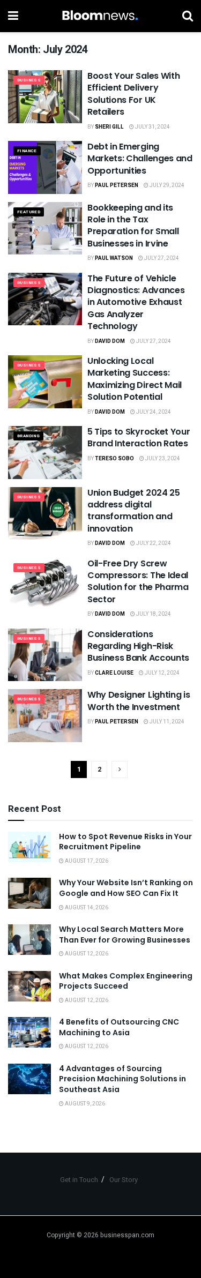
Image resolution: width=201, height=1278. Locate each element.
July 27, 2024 (161, 258)
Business (29, 80)
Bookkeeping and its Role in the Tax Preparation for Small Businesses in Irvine (132, 225)
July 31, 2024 (152, 127)
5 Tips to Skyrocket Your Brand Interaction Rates (138, 437)
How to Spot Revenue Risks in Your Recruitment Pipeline (125, 842)
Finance (27, 151)
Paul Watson (114, 258)
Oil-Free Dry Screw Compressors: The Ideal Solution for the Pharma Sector (138, 581)
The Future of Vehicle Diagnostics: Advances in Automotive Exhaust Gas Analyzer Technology (135, 302)
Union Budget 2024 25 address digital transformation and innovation (133, 511)
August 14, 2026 (86, 907)
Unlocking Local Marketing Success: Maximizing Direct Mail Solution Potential (134, 379)
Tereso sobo (114, 458)
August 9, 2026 (84, 1104)
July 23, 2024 (162, 458)
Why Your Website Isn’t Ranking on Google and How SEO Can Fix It (126, 888)
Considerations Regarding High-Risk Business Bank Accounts (138, 646)
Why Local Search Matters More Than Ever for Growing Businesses (124, 934)
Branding (28, 436)
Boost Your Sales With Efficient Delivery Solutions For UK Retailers (133, 94)
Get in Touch (79, 1180)
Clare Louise (114, 673)
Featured (28, 212)
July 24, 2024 (153, 412)
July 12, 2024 (162, 673)
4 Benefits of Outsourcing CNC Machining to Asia (119, 1027)
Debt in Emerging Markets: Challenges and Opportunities (139, 158)
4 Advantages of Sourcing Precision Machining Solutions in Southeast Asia (122, 1079)
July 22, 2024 (153, 543)
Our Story (123, 1180)
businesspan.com (127, 1235)
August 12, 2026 (86, 954)
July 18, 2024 (153, 614)
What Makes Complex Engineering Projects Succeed (125, 981)
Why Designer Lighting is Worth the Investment (138, 701)
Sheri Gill (109, 127)
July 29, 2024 (166, 185)
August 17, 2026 (86, 861)
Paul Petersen (116, 185)
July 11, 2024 (166, 722)
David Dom (110, 341)
